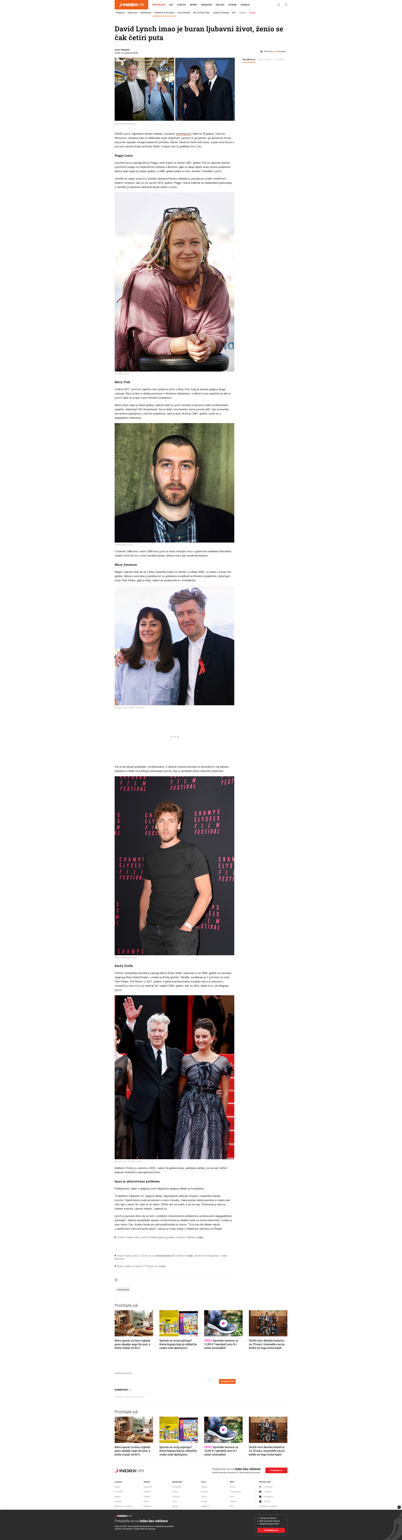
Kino (232, 1496)
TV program (235, 1491)
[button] (118, 1322)
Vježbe (242, 12)
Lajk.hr (204, 1496)
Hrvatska (119, 1491)
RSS (232, 1506)
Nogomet (148, 1487)
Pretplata (158, 4)
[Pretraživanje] (285, 5)
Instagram (268, 1496)
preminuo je (183, 133)
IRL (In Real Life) (201, 12)
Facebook (268, 1487)
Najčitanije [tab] (265, 60)
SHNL (146, 1501)
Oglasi (220, 4)
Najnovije (132, 12)
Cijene (232, 4)
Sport (193, 4)
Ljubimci (176, 1496)
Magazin (120, 12)
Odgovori (205, 1506)
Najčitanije (145, 12)
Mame (175, 1506)
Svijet (117, 1487)
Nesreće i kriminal (123, 1506)
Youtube (267, 1491)
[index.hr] (131, 4)
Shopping (176, 1487)
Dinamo (147, 1491)
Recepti (204, 1491)
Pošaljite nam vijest (268, 1506)
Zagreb (118, 1501)
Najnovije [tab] (249, 60)
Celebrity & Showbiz (164, 12)
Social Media (184, 12)
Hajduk (147, 1496)
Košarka (147, 1506)
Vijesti (181, 4)
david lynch (123, 1289)
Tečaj (232, 1487)
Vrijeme (233, 1501)
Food (174, 1501)
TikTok (266, 1501)
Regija (117, 1496)
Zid (171, 4)
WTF (234, 12)
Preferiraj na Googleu (275, 51)
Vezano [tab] (279, 60)
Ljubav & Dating (221, 12)
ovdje (189, 1255)
